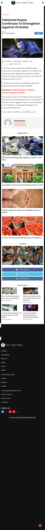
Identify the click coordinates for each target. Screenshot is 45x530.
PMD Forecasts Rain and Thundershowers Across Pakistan (32, 298)
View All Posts (20, 124)
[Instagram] (10, 411)
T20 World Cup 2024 (8, 375)
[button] (35, 33)
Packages (4, 402)
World (3, 366)
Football (3, 382)
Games (25, 319)
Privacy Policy (5, 398)
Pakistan (9, 300)
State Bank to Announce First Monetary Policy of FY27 (22, 185)
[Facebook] (2, 411)
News (4, 300)
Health (3, 370)
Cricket (3, 378)
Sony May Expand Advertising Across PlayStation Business (30, 315)
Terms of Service (6, 394)
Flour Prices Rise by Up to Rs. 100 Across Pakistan (11, 297)
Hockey (3, 386)
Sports (3, 362)
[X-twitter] (6, 411)
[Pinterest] (13, 411)
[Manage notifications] (40, 525)
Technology (5, 355)
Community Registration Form (11, 391)
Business (6, 14)
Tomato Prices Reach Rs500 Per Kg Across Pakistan (21, 238)
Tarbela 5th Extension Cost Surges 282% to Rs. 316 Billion (12, 315)
